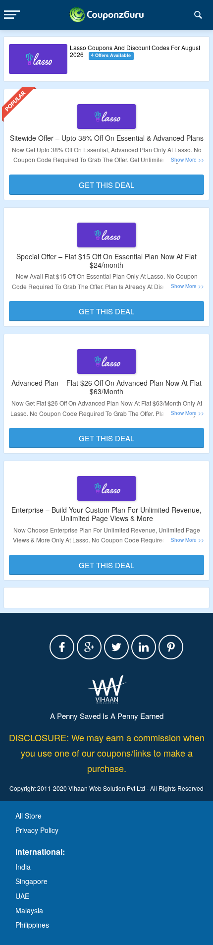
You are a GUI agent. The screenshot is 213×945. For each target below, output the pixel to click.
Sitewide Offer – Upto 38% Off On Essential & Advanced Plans (107, 138)
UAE (22, 896)
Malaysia (29, 910)
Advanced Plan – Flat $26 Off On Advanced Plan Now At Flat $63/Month (106, 387)
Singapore (31, 881)
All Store (28, 816)
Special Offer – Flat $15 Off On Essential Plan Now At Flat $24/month (106, 260)
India (23, 867)
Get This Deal (106, 184)
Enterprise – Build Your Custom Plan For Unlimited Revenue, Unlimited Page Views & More (106, 514)
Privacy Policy (36, 830)
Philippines (32, 925)
